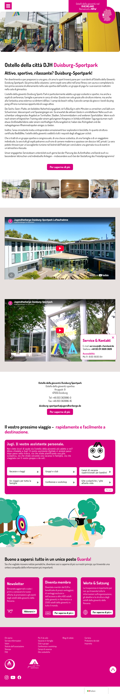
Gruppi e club (51, 471)
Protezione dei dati (92, 640)
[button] (8, 5)
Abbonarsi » (29, 611)
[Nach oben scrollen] (112, 669)
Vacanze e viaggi (17, 471)
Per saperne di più (60, 167)
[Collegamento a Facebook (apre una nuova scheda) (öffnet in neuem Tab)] (19, 677)
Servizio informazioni (13, 640)
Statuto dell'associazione (14, 646)
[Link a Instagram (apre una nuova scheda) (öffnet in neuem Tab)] (6, 677)
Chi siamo (8, 638)
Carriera (88, 638)
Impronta (88, 643)
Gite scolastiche (44, 652)
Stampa (8, 649)
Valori (7, 643)
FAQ (6, 652)
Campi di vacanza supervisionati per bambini (94, 471)
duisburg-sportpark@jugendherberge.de (60, 405)
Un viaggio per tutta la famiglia (20, 482)
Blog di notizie (68, 638)
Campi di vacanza (45, 649)
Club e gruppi (43, 643)
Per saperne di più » (64, 612)
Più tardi (109, 490)
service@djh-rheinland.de (102, 345)
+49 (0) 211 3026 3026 (101, 348)
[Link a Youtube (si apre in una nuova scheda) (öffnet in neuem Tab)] (13, 677)
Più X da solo (43, 638)
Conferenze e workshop (56, 482)
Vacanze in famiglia (45, 640)
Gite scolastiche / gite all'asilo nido (92, 482)
